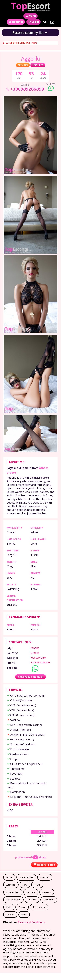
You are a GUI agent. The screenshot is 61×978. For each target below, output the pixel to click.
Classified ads (13, 899)
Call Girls (31, 892)
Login (35, 22)
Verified (10, 914)
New (25, 884)
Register (17, 22)
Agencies (10, 884)
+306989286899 (27, 89)
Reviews (46, 892)
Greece (11, 472)
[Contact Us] (52, 22)
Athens (43, 468)
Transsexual (39, 907)
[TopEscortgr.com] (30, 7)
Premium (44, 877)
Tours (37, 884)
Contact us (48, 899)
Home (9, 877)
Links (24, 914)
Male (8, 907)
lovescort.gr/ (38, 657)
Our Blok (32, 899)
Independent (12, 892)
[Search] (45, 22)
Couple (22, 907)
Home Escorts (26, 877)
